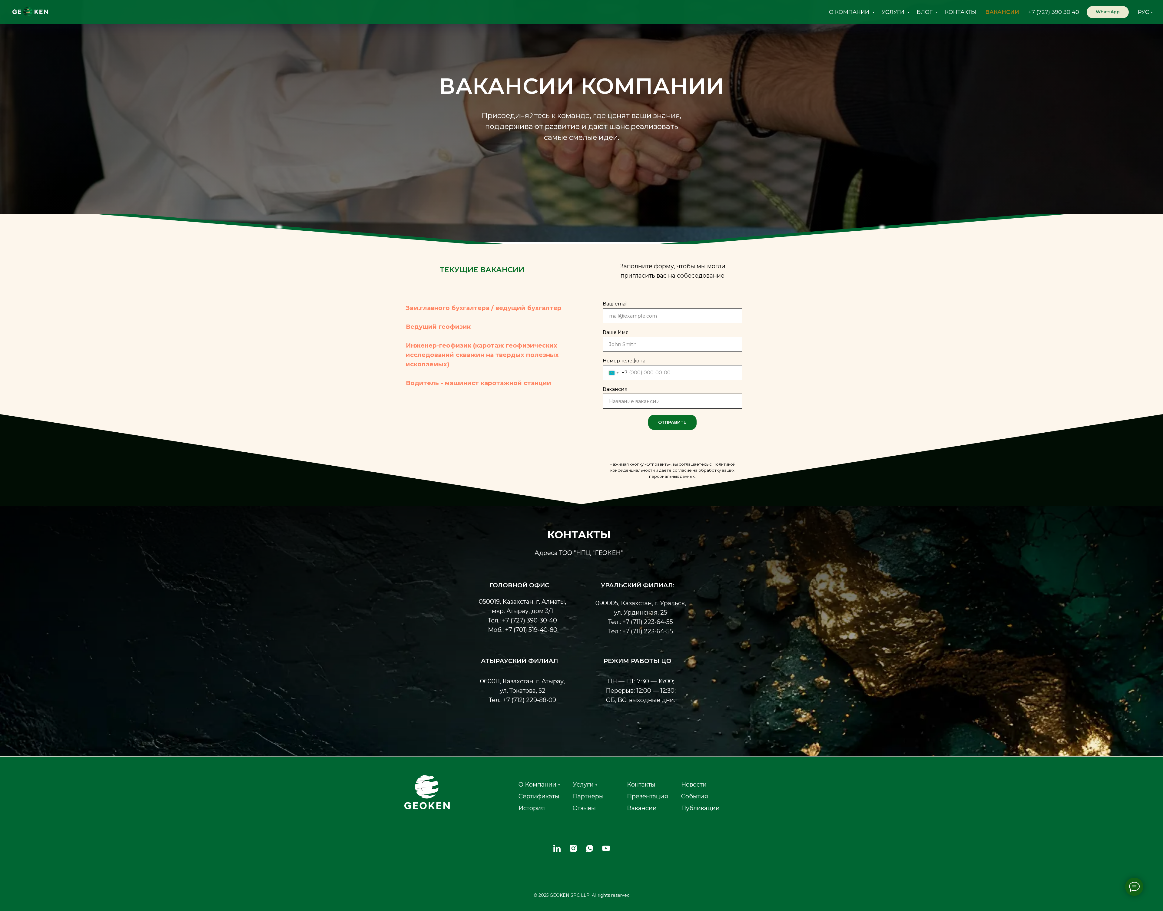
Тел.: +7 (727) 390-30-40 (522, 620)
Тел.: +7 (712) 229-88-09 (522, 700)
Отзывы (584, 808)
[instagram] (573, 848)
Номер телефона (624, 361)
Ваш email (615, 304)
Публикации (700, 808)
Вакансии (642, 808)
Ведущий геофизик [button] (438, 326)
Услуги (583, 784)
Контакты (641, 784)
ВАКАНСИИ (1002, 12)
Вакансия (615, 389)
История (532, 808)
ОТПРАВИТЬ (672, 422)
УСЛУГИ (894, 12)
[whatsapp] (589, 848)
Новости (694, 784)
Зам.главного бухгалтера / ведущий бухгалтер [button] (484, 308)
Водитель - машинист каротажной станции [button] (478, 383)
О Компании (537, 784)
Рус (1143, 12)
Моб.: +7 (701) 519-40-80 (522, 629)
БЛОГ (925, 12)
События (694, 796)
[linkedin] (557, 848)
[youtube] (606, 848)
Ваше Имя (616, 332)
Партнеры (588, 796)
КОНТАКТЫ (960, 12)
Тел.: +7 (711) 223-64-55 (640, 621)
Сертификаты (539, 796)
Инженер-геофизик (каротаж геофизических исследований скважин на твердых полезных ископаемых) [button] (482, 355)
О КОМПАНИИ (850, 12)
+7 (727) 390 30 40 (1053, 12)
